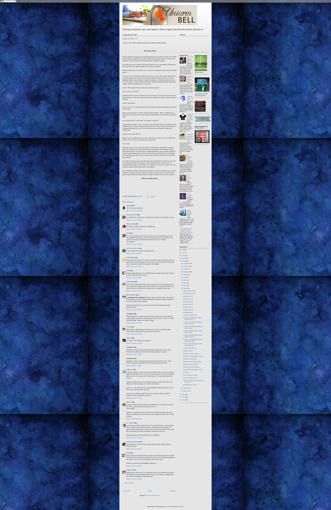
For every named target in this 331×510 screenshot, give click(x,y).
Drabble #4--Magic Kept (190, 359)
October (185, 269)
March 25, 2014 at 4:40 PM (133, 278)
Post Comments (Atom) (153, 495)
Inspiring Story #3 (188, 307)
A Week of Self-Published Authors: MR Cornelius (192, 331)
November (186, 266)
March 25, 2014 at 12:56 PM (134, 220)
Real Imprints (130, 257)
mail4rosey (129, 369)
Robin (128, 270)
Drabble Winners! (188, 351)
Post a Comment (129, 483)
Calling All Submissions (189, 348)
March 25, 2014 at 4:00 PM (133, 253)
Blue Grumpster (131, 295)
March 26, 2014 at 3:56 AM (133, 354)
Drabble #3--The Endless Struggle (192, 361)
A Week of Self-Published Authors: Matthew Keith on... (192, 336)
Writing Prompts (189, 211)
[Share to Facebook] (152, 196)
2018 (183, 250)
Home (150, 491)
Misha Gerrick (130, 224)
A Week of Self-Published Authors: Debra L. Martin (192, 323)
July (184, 277)
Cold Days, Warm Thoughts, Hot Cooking (190, 80)
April (185, 285)
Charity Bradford (131, 215)
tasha (127, 233)
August (185, 274)
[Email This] (147, 196)
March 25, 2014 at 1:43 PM (133, 229)
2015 (183, 258)
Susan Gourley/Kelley (132, 442)
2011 (183, 400)
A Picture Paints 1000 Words (190, 97)
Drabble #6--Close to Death (190, 353)
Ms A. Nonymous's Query (190, 375)
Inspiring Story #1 (188, 312)
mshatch (128, 205)
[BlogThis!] (149, 196)
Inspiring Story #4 (188, 304)
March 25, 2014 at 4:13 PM (133, 266)
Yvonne (128, 327)
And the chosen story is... (190, 293)
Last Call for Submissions (190, 315)
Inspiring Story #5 (188, 301)
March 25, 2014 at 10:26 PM (134, 343)
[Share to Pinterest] (153, 196)
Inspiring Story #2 (188, 310)
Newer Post (127, 491)
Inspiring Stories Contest (190, 385)
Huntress (129, 402)
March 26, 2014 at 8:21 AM (133, 398)
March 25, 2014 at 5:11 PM (133, 291)
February (186, 388)
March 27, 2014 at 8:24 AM (133, 479)
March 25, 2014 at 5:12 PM (133, 310)
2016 (183, 255)
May (184, 283)
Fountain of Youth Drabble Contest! (193, 369)
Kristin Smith (130, 282)
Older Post (172, 491)
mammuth (169, 506)
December (186, 263)
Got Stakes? (186, 372)
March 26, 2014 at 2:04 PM (133, 449)
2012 (183, 397)
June (184, 280)
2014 (183, 261)
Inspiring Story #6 (188, 299)
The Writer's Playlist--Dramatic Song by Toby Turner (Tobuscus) (186, 230)
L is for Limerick (189, 194)
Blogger (181, 506)
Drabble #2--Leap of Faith (190, 364)
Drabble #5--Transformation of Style (193, 356)
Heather (128, 338)
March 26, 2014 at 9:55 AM (133, 419)
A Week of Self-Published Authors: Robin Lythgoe (192, 327)
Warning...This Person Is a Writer (190, 116)
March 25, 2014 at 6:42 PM (133, 323)
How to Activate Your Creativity (189, 158)
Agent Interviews (190, 59)
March (185, 288)
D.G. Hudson (130, 423)
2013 (183, 394)
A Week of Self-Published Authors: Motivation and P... (192, 340)
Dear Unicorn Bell (189, 177)
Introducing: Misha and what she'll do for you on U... (193, 381)
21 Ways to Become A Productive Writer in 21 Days (190, 137)
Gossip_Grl (129, 470)
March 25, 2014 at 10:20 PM (134, 334)
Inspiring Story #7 (188, 296)
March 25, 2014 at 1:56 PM (133, 244)
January (185, 391)
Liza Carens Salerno (132, 248)
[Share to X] (150, 196)
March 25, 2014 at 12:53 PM (134, 211)
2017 (183, 253)
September (186, 272)
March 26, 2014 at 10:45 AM (134, 438)
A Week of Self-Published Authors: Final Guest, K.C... (192, 318)
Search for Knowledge (189, 291)
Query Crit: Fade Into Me (190, 378)
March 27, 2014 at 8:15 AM (133, 466)
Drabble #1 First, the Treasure (191, 367)
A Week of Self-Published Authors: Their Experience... (192, 344)
